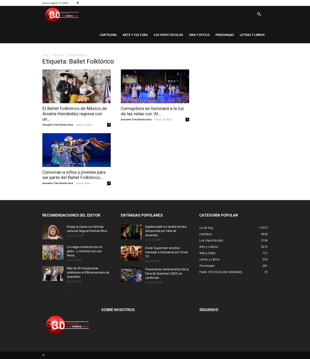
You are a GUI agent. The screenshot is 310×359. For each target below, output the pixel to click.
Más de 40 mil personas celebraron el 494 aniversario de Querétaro (88, 272)
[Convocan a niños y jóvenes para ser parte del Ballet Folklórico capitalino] (76, 150)
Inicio (45, 55)
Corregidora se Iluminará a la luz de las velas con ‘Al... (152, 111)
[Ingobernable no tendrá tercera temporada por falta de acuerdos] (131, 232)
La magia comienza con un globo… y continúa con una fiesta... (84, 251)
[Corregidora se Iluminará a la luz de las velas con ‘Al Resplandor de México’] (155, 86)
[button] (259, 14)
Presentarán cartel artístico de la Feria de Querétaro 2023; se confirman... (167, 273)
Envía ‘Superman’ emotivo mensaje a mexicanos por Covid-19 (167, 252)
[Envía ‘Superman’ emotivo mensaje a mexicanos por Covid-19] (131, 253)
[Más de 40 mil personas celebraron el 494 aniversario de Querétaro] (52, 273)
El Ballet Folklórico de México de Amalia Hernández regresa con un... (74, 114)
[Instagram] (77, 3)
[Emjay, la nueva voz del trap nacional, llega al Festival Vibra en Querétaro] (52, 232)
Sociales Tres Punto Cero (57, 124)
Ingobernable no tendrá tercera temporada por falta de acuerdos (166, 231)
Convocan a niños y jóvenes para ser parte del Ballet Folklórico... (73, 175)
